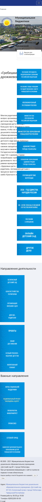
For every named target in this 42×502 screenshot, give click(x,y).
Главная (3, 9)
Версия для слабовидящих (29, 53)
